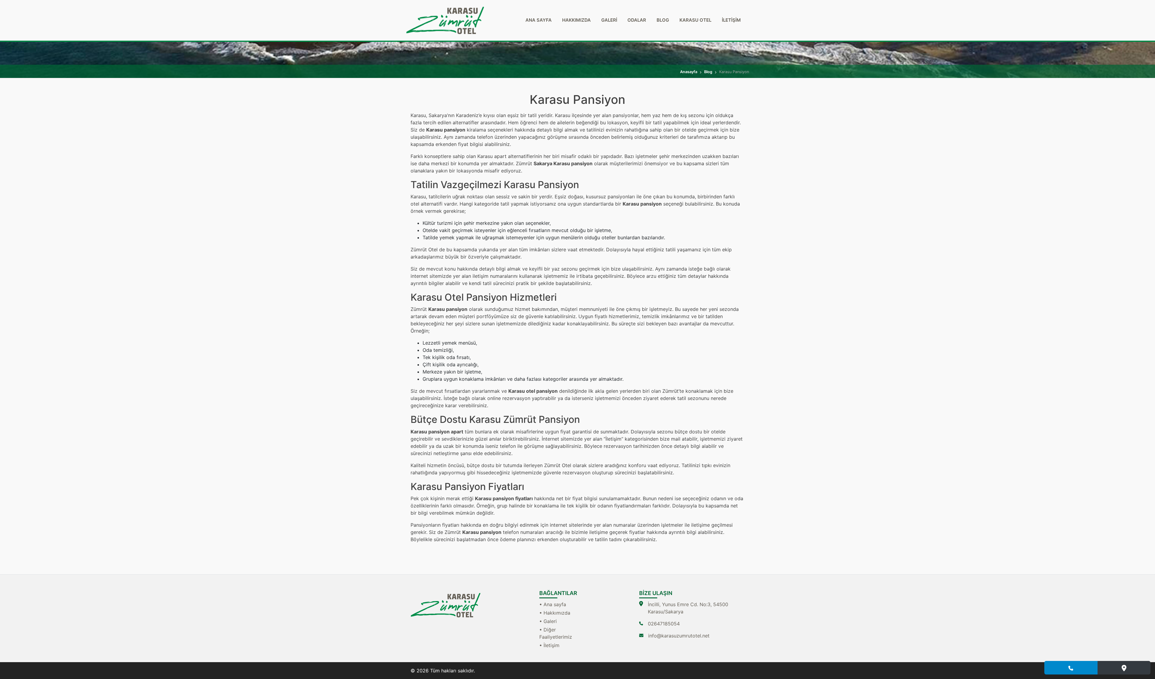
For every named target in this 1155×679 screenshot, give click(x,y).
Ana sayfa (538, 20)
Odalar (636, 20)
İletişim (731, 20)
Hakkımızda (576, 20)
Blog (663, 20)
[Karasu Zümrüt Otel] (463, 20)
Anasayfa (688, 72)
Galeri (609, 20)
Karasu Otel (695, 20)
